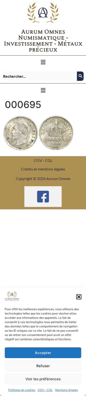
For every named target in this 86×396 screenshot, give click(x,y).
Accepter (43, 352)
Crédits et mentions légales (43, 169)
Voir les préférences (43, 379)
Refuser (43, 366)
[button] (78, 296)
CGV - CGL (43, 160)
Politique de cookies (21, 390)
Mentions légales (66, 390)
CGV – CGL (45, 390)
